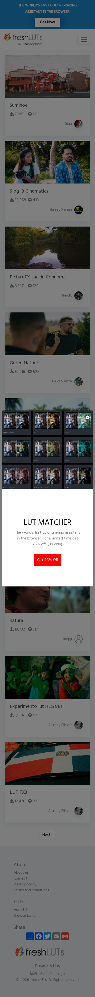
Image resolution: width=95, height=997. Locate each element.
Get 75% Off (47, 560)
